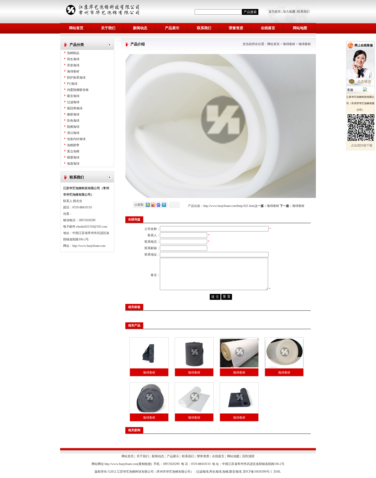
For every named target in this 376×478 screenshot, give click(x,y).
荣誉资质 (236, 28)
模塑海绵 (73, 157)
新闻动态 (140, 28)
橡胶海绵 (73, 114)
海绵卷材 (73, 71)
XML (277, 471)
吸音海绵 (73, 96)
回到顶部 (248, 456)
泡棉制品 (73, 53)
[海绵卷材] (149, 353)
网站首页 (76, 28)
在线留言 (268, 28)
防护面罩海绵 (76, 77)
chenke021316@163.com (91, 226)
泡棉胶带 (73, 145)
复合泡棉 (73, 151)
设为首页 (275, 11)
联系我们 (303, 11)
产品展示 (172, 28)
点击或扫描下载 (361, 145)
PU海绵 (72, 84)
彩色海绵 (73, 120)
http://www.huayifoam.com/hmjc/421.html (229, 206)
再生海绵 (73, 59)
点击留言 (364, 81)
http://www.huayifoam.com (88, 246)
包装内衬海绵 (76, 139)
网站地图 (300, 28)
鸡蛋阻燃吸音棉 (78, 90)
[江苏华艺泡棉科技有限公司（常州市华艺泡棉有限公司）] (104, 15)
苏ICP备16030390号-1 (257, 471)
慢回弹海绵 (74, 108)
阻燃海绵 (73, 127)
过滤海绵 (73, 102)
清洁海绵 (73, 133)
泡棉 (225, 471)
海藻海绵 (73, 163)
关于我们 (108, 28)
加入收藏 (289, 11)
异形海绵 (73, 65)
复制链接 (145, 464)
